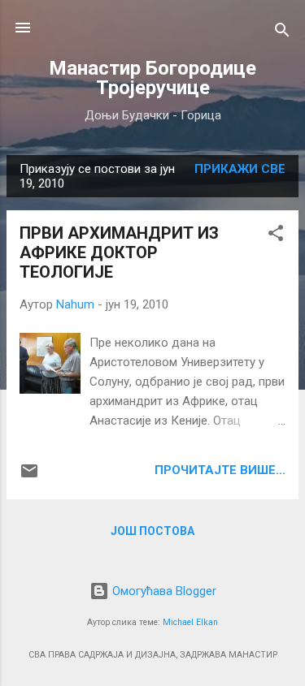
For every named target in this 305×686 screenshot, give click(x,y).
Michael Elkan (190, 622)
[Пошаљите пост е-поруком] (29, 476)
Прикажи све (239, 169)
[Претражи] (282, 33)
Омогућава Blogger (162, 591)
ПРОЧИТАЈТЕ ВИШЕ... (220, 470)
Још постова (152, 530)
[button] (275, 235)
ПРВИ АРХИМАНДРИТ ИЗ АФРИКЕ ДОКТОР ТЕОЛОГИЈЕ (119, 252)
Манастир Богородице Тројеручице (152, 78)
